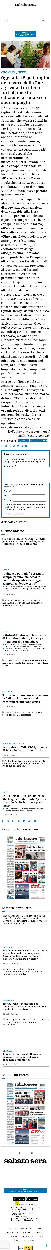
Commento (10, 466)
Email (7, 495)
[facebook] (2, 446)
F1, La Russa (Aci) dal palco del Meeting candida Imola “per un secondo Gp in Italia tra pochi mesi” (24, 800)
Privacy (39, 1228)
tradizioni (42, 441)
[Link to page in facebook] (19, 1152)
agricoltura (24, 441)
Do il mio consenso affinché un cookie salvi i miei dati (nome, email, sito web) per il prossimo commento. (25, 507)
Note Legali (28, 1232)
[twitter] (6, 446)
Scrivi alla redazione (25, 1240)
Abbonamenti (27, 1228)
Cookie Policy (13, 1232)
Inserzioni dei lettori (31, 1236)
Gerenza (40, 1232)
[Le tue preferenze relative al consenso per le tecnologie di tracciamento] (46, 1245)
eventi (33, 441)
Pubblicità (14, 1236)
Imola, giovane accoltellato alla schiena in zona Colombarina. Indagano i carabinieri (22, 1057)
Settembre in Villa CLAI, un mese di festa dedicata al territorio (25, 749)
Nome (7, 491)
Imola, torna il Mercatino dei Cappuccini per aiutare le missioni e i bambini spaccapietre (25, 1006)
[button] (39, 19)
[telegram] (26, 446)
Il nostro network (27, 1204)
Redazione (13, 1228)
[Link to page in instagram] (31, 1152)
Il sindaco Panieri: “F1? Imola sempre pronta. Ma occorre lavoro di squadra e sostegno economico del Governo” (23, 578)
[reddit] (22, 446)
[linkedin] (10, 446)
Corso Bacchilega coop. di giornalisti (25, 1208)
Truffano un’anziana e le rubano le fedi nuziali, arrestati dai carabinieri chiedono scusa (25, 699)
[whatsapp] (18, 446)
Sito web (8, 500)
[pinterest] (14, 446)
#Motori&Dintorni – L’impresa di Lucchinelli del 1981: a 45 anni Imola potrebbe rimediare (25, 638)
